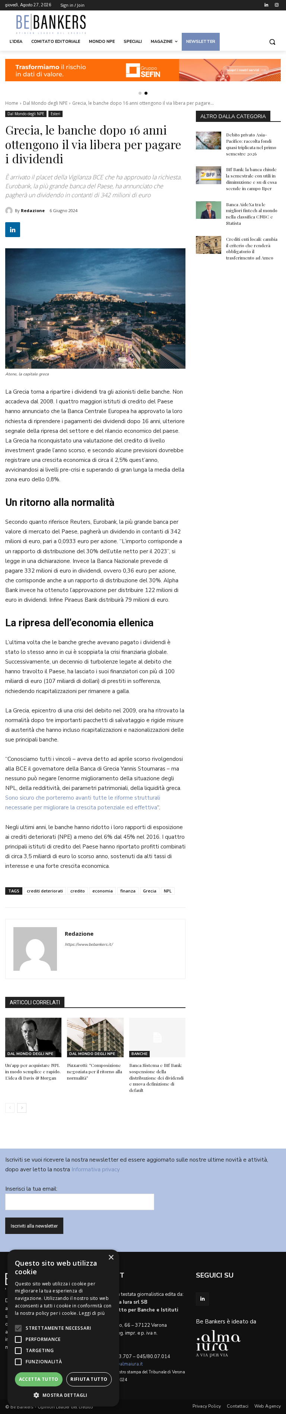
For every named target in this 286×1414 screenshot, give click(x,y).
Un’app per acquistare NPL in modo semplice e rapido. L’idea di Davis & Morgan (33, 1071)
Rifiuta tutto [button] (88, 1379)
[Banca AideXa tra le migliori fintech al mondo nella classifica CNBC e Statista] (208, 210)
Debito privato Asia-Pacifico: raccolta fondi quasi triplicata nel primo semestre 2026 (251, 144)
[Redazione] (10, 210)
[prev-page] (10, 1108)
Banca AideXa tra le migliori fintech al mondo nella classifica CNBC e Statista (251, 213)
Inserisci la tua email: (31, 1189)
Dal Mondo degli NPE (45, 103)
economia (102, 891)
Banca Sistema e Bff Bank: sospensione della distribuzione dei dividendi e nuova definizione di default (156, 1077)
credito (77, 891)
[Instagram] (276, 5)
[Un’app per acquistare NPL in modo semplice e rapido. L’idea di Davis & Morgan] (33, 1037)
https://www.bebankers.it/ (88, 944)
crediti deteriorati (45, 891)
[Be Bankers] (56, 24)
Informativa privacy (96, 1169)
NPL (168, 891)
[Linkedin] (266, 5)
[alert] (63, 1328)
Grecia (149, 891)
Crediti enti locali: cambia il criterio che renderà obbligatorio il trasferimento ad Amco (251, 248)
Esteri (55, 113)
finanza (128, 891)
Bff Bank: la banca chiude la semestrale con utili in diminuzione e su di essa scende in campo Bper (251, 178)
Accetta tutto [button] (38, 1379)
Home (11, 103)
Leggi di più (92, 1313)
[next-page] (21, 1108)
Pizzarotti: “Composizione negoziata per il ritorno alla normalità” (94, 1071)
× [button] (111, 1257)
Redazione (33, 210)
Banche (139, 1053)
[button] (272, 42)
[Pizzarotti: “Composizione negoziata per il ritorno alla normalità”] (95, 1037)
